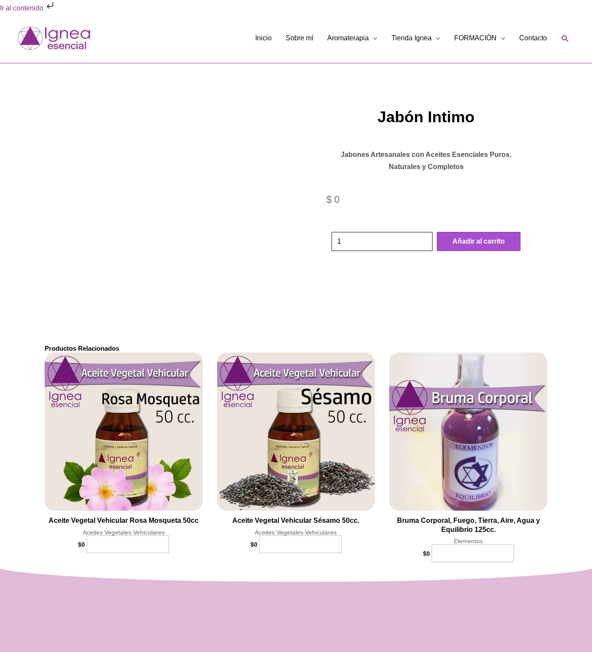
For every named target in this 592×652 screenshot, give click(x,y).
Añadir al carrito (478, 241)
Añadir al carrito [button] (128, 544)
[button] (565, 38)
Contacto (533, 38)
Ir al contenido (22, 8)
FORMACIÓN (475, 38)
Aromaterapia (348, 38)
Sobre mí (299, 38)
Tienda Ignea (411, 38)
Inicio (263, 38)
